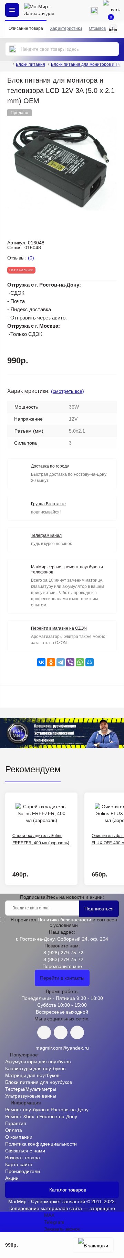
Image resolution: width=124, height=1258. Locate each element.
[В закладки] (93, 1245)
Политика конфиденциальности (41, 1144)
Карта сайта (18, 1164)
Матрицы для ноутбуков (32, 1075)
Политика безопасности (64, 919)
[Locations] (74, 10)
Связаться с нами (25, 1150)
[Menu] (12, 10)
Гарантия (15, 1123)
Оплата (13, 1130)
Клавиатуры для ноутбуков (35, 1068)
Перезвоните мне (62, 966)
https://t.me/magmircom (61, 1032)
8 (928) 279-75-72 (63, 952)
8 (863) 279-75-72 (63, 959)
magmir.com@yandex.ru (62, 1048)
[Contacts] (94, 10)
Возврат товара (22, 1157)
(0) (31, 257)
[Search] (12, 49)
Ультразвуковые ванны (30, 1096)
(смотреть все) (67, 391)
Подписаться (99, 908)
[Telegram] (60, 662)
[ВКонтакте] (41, 662)
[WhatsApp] (80, 662)
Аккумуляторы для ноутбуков (38, 1061)
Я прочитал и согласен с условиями (63, 922)
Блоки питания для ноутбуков (38, 1082)
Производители (22, 1171)
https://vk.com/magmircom (44, 1032)
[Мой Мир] (89, 662)
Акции (12, 1178)
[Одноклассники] (51, 662)
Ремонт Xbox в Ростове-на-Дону (41, 1116)
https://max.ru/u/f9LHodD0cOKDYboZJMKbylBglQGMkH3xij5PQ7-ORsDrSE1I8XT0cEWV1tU (77, 1032)
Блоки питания (30, 64)
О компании (18, 1137)
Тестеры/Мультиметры (30, 1089)
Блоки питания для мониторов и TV (86, 64)
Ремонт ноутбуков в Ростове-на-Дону (47, 1109)
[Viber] (70, 662)
